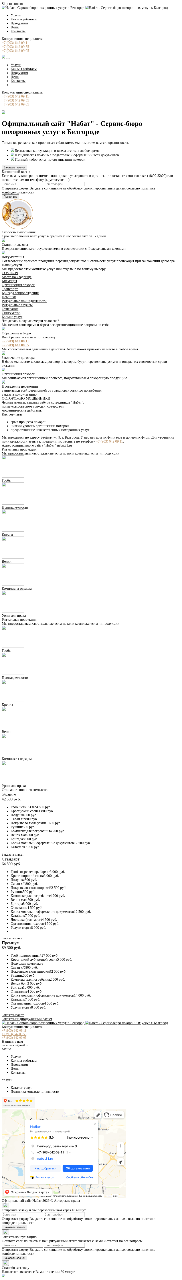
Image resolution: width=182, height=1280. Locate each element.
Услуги (16, 15)
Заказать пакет (13, 854)
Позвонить (11, 196)
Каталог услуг (21, 1087)
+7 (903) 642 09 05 (15, 51)
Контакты (18, 31)
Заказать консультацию (19, 394)
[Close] (5, 1205)
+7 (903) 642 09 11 (15, 43)
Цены (15, 27)
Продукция (19, 23)
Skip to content (12, 4)
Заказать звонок (14, 167)
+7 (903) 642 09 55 (15, 47)
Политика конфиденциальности (35, 1091)
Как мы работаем (24, 19)
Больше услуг (12, 317)
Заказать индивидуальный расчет (27, 1019)
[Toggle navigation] (8, 58)
